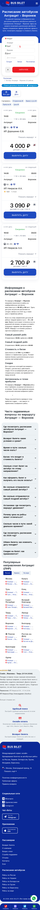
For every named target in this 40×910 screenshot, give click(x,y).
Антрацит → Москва (14, 582)
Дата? (8, 53)
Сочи (24, 647)
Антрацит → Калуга (29, 582)
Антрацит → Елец (29, 592)
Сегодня (9, 62)
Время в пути (30, 101)
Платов (11, 634)
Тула (8, 589)
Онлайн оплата (20, 721)
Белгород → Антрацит (30, 628)
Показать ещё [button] (10, 771)
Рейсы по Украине (9, 878)
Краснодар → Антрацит (15, 652)
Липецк (25, 613)
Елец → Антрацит (29, 594)
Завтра (19, 62)
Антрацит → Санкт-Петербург (17, 605)
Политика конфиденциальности (14, 778)
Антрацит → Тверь (13, 616)
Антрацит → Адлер (13, 660)
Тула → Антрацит (13, 594)
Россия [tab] (7, 573)
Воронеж (10, 623)
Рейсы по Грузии (8, 885)
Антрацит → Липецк (30, 616)
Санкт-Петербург (10, 601)
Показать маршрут (26, 137)
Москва (9, 579)
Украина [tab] (16, 573)
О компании (6, 848)
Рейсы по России (8, 875)
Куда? (9, 46)
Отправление (17, 101)
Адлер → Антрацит (13, 662)
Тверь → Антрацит (13, 618)
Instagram (9, 806)
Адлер (8, 657)
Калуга (25, 579)
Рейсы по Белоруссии (10, 881)
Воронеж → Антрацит (14, 628)
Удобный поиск (20, 709)
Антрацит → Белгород (30, 626)
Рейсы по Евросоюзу (10, 888)
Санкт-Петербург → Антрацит (17, 607)
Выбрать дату (20, 155)
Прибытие (6, 104)
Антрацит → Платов (14, 637)
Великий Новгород (26, 601)
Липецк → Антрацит (30, 618)
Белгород (26, 623)
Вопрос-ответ (7, 851)
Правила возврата (9, 784)
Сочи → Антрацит (29, 652)
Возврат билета (20, 734)
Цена (16, 104)
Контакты (5, 861)
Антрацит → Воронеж (14, 626)
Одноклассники (11, 802)
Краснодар (10, 647)
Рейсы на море (8, 891)
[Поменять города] (20, 47)
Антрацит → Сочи (29, 650)
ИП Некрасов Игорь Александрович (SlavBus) (15, 694)
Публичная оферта (9, 781)
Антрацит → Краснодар (15, 650)
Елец (24, 589)
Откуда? (9, 38)
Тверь (8, 613)
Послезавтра (30, 62)
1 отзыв (13, 191)
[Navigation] (37, 3)
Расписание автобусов (13, 870)
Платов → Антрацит (14, 639)
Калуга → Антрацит (29, 584)
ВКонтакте (9, 799)
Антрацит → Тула (13, 592)
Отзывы (5, 858)
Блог (4, 864)
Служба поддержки (9, 855)
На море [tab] (26, 573)
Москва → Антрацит (14, 584)
